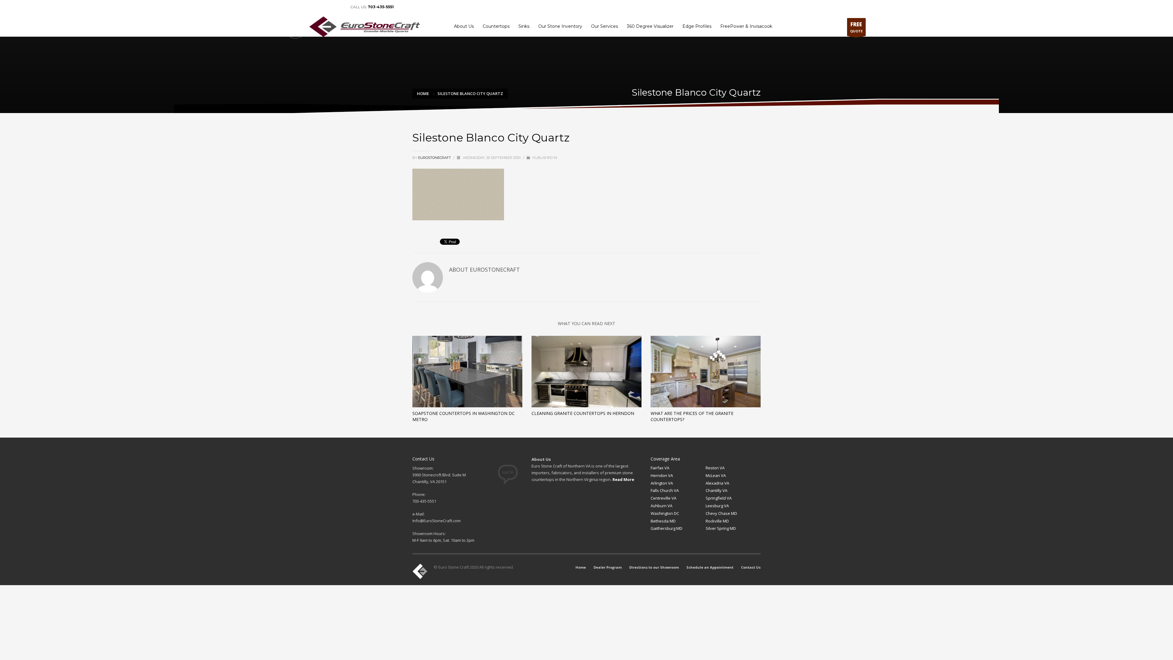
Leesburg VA (717, 505)
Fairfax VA (660, 468)
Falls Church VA (665, 490)
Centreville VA (663, 498)
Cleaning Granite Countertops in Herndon (583, 413)
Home (702, 7)
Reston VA (715, 468)
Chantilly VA (716, 490)
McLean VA (716, 475)
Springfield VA (719, 498)
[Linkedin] (321, 7)
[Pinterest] (330, 7)
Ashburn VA (661, 505)
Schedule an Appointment (817, 7)
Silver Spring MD (721, 528)
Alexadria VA (717, 483)
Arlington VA (662, 483)
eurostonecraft (435, 158)
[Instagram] (339, 7)
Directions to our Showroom (766, 7)
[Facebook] (312, 7)
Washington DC (665, 513)
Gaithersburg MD (666, 528)
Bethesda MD (663, 521)
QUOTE (856, 27)
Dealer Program (725, 7)
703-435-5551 (381, 7)
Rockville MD (717, 521)
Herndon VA (662, 475)
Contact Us (854, 7)
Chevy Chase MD (721, 513)
